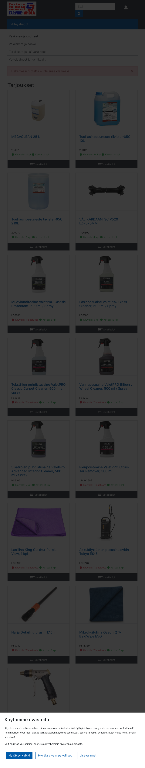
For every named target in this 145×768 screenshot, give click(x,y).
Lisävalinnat (88, 755)
